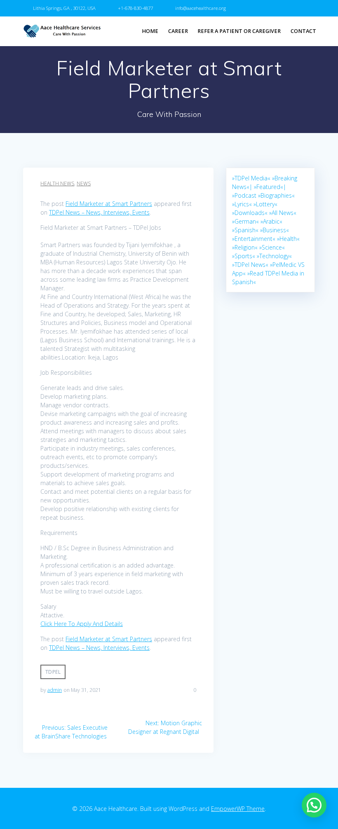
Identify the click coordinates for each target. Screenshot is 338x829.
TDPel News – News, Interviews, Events (99, 212)
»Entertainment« (253, 239)
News (84, 183)
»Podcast (244, 195)
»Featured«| (270, 187)
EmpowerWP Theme (238, 809)
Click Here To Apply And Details (81, 624)
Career (178, 31)
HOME (150, 31)
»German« (245, 221)
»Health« (288, 239)
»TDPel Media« (251, 178)
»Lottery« (265, 204)
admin (54, 690)
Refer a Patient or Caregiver (239, 31)
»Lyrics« (242, 204)
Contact (303, 31)
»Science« (272, 247)
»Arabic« (271, 221)
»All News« (282, 213)
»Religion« (245, 247)
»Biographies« (276, 195)
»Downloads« (250, 213)
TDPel (53, 671)
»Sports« (243, 256)
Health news (57, 183)
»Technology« (274, 256)
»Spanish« (245, 230)
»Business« (274, 230)
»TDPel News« (250, 265)
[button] (314, 805)
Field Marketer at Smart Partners (109, 204)
